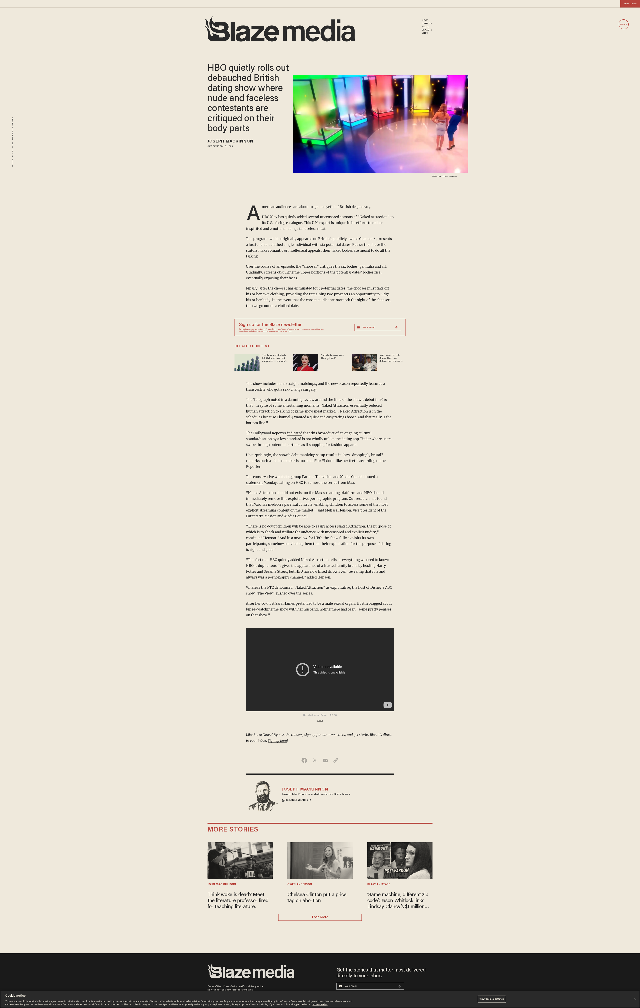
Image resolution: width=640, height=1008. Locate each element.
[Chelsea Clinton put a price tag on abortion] (319, 860)
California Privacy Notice (251, 986)
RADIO (425, 27)
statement (254, 482)
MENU (623, 25)
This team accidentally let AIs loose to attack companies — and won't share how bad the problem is (274, 358)
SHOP (425, 33)
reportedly (359, 384)
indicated (294, 433)
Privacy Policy (271, 329)
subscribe (630, 4)
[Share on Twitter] (315, 760)
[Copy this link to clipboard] (335, 760)
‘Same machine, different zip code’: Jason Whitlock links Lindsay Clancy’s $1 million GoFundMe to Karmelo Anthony (397, 901)
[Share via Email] (325, 760)
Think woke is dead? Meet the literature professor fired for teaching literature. (238, 901)
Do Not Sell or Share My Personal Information (230, 990)
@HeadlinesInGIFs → (297, 800)
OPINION (427, 23)
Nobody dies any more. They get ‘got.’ (332, 357)
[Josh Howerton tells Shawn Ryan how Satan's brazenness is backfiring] (364, 362)
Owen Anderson (299, 884)
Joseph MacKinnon (231, 142)
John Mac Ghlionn (222, 884)
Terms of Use (287, 329)
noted (275, 400)
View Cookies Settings (492, 999)
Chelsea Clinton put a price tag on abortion (316, 898)
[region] (320, 999)
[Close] (634, 998)
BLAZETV (427, 30)
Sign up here (277, 740)
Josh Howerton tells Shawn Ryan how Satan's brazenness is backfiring (391, 358)
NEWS (425, 20)
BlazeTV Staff (378, 884)
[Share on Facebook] (304, 760)
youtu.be (320, 721)
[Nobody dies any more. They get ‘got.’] (305, 362)
